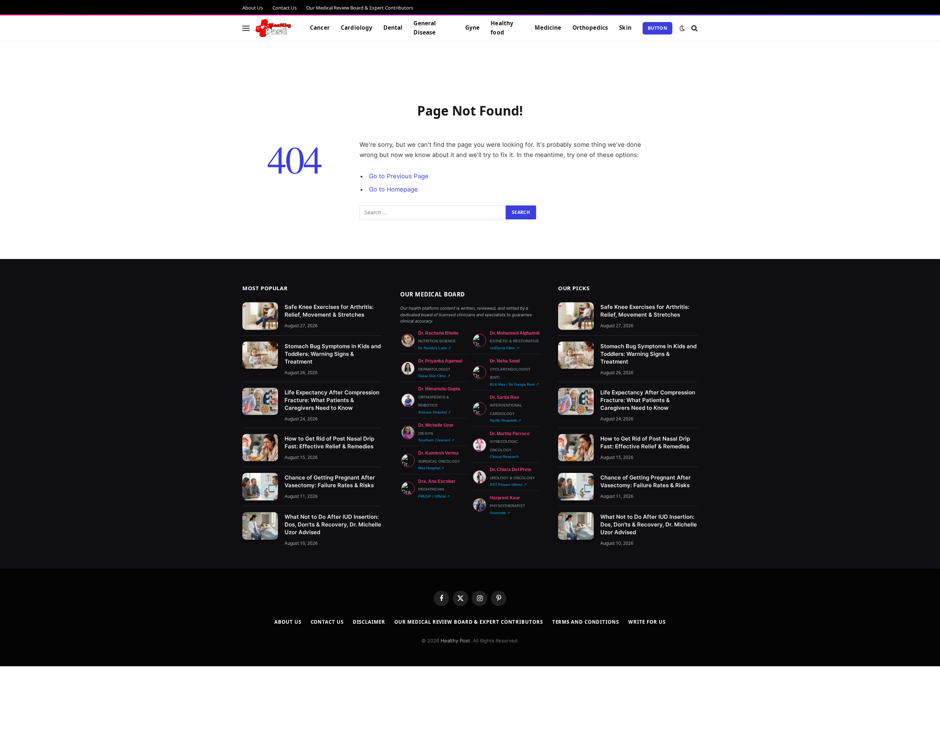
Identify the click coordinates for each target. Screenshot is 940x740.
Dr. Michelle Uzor (435, 425)
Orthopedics (590, 28)
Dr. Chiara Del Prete (510, 469)
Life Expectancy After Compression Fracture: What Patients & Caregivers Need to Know (332, 400)
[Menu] (246, 28)
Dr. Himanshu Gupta (439, 388)
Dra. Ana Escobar (436, 481)
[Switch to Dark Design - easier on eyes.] (682, 28)
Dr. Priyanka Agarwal (440, 361)
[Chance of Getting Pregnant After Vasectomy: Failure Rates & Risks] (260, 486)
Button (657, 28)
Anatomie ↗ (500, 513)
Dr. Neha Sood (505, 361)
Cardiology (357, 28)
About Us (252, 7)
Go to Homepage (393, 189)
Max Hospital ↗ (431, 468)
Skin (625, 28)
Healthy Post (455, 641)
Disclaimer (369, 622)
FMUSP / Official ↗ (434, 496)
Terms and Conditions (585, 622)
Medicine (548, 28)
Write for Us (647, 622)
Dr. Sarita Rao (504, 397)
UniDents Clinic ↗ (504, 348)
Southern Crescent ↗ (436, 440)
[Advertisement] (470, 70)
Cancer (320, 28)
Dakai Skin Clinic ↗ (434, 376)
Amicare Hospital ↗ (434, 412)
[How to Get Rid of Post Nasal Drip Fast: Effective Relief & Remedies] (260, 448)
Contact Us (284, 7)
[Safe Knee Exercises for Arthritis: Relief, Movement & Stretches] (260, 316)
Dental (392, 28)
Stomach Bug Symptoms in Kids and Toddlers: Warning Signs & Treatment (333, 354)
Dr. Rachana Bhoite (438, 333)
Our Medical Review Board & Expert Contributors (359, 7)
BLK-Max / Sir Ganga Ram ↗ (514, 384)
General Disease (424, 27)
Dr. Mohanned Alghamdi (514, 333)
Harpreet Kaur (505, 497)
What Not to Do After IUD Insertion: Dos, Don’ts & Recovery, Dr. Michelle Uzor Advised (333, 524)
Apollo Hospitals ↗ (505, 420)
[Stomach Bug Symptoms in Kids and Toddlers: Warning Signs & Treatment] (260, 355)
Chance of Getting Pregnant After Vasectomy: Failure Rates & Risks (330, 481)
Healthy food (502, 27)
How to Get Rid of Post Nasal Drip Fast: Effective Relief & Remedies (329, 442)
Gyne (472, 28)
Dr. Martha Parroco (509, 433)
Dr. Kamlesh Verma (438, 453)
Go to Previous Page (399, 176)
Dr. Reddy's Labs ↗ (434, 348)
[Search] (694, 28)
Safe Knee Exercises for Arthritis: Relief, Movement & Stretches (329, 310)
